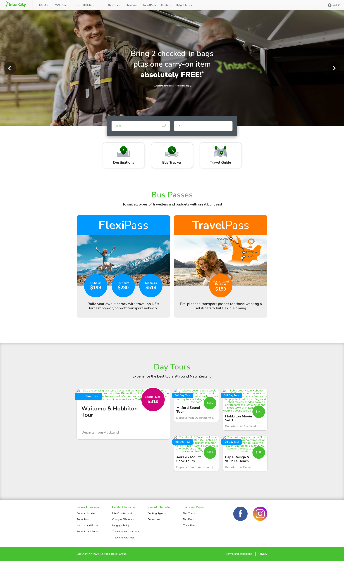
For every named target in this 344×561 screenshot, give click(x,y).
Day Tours (114, 5)
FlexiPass (131, 5)
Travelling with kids (123, 537)
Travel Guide (220, 162)
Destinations (123, 162)
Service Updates (86, 513)
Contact (166, 5)
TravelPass (149, 5)
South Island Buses (88, 531)
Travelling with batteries (126, 531)
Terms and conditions (239, 554)
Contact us (154, 519)
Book (43, 5)
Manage (61, 5)
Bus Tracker (84, 5)
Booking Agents (157, 513)
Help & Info (183, 5)
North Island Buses (87, 525)
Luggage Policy (120, 525)
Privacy (262, 554)
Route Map (83, 519)
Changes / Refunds (123, 519)
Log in (336, 5)
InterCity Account (122, 513)
